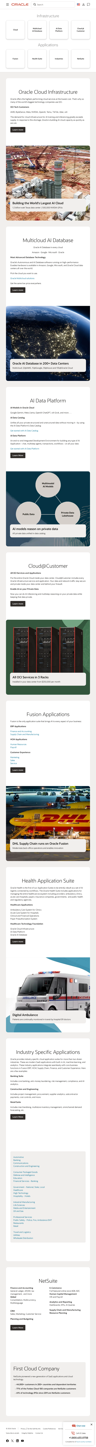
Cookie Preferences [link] (49, 1429)
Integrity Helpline (27, 1433)
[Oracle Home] (20, 4)
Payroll (13, 747)
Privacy (23, 1429)
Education (17, 1178)
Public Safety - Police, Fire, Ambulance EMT (32, 1220)
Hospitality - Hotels (21, 1196)
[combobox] (53, 4)
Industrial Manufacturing (24, 1202)
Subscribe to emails (12, 1433)
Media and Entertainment (24, 1208)
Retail (15, 1226)
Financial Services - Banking (25, 1181)
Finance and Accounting (21, 731)
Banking (16, 1160)
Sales (12, 760)
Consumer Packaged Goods (25, 1172)
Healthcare (18, 1190)
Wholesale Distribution (23, 1238)
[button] (7, 4)
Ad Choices (62, 1429)
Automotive (18, 1157)
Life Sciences (19, 1205)
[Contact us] (88, 4)
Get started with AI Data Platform (24, 448)
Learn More (17, 455)
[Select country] (78, 4)
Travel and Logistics (22, 1232)
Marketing (14, 757)
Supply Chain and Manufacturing (24, 734)
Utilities (16, 1235)
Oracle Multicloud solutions (22, 278)
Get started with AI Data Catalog (24, 430)
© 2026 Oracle (11, 1429)
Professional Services (22, 1217)
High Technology (20, 1193)
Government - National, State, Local (29, 1187)
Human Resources (18, 744)
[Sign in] (83, 4)
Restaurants (18, 1223)
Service (13, 763)
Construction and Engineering (26, 1166)
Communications (20, 1163)
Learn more (17, 129)
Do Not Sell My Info (34, 1429)
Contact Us (39, 1433)
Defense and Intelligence (24, 1175)
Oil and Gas (18, 1211)
